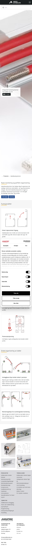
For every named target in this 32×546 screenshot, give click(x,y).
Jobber (18, 529)
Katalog (12, 197)
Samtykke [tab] (5, 245)
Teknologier (21, 473)
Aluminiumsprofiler (6, 479)
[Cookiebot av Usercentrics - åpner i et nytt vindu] (23, 241)
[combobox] (16, 7)
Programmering (5, 508)
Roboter (3, 477)
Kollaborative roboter (6, 475)
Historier (19, 527)
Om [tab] (26, 245)
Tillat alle (16, 293)
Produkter (6, 176)
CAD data (4, 197)
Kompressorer (4, 487)
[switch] (28, 277)
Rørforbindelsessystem (7, 483)
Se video (7, 94)
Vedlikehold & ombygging (7, 502)
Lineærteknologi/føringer (7, 481)
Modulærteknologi (5, 485)
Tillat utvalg (16, 298)
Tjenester (4, 500)
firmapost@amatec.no (6, 537)
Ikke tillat (16, 303)
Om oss (19, 533)
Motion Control (20, 491)
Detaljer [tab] (16, 245)
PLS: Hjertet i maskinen (22, 493)
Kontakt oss (19, 531)
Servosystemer (5, 493)
